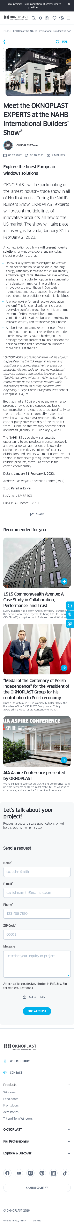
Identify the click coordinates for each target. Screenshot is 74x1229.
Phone (8, 905)
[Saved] (54, 18)
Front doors (10, 1105)
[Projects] (47, 18)
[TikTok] (65, 1173)
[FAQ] (61, 18)
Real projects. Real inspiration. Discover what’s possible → (34, 5)
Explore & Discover (17, 1153)
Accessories (10, 1112)
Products (9, 1085)
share (40, 514)
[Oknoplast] (16, 17)
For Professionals (16, 1141)
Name (7, 863)
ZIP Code (9, 925)
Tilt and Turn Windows (17, 1118)
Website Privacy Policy (14, 1220)
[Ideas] (40, 18)
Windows (9, 1092)
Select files (37, 997)
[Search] (33, 18)
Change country (37, 1187)
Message (9, 946)
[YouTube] (19, 1173)
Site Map (37, 1220)
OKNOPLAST (12, 1129)
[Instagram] (30, 1173)
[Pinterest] (42, 1173)
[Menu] (68, 17)
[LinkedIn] (53, 1173)
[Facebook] (7, 1173)
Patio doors (10, 1099)
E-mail (8, 884)
